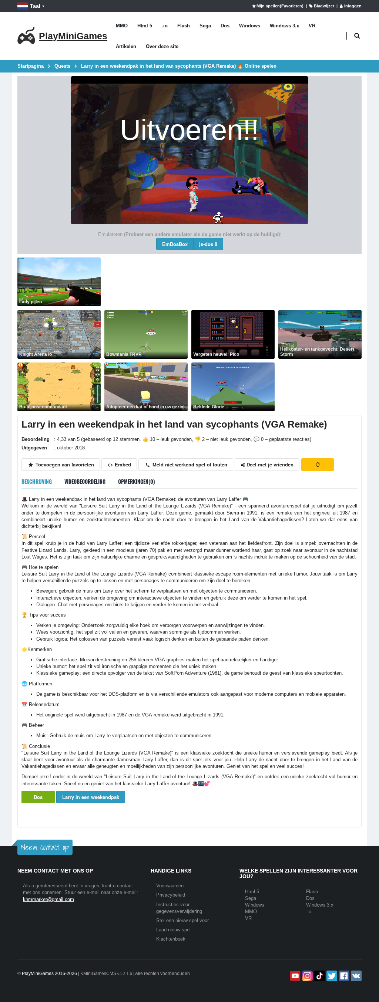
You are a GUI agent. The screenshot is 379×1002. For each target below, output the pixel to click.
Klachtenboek (170, 939)
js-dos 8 (208, 243)
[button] (357, 36)
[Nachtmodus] (317, 464)
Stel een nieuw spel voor (182, 920)
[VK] (355, 976)
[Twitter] (331, 976)
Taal (35, 6)
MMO (122, 25)
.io (165, 25)
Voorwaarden (170, 885)
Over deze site (162, 46)
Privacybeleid (170, 895)
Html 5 (144, 25)
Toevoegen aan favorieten (64, 464)
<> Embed (119, 464)
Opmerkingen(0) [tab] (136, 481)
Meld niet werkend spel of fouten (189, 464)
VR (312, 25)
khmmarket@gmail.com (48, 899)
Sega (205, 25)
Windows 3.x (284, 25)
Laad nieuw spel (173, 929)
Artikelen (126, 46)
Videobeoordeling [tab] (84, 481)
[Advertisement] (239, 274)
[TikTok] (319, 976)
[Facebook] (343, 976)
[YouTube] (294, 976)
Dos (225, 25)
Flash (183, 25)
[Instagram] (307, 976)
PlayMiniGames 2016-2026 (49, 973)
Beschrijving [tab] (36, 481)
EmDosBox (175, 243)
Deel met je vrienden (269, 464)
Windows (249, 25)
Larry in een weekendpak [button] (90, 796)
